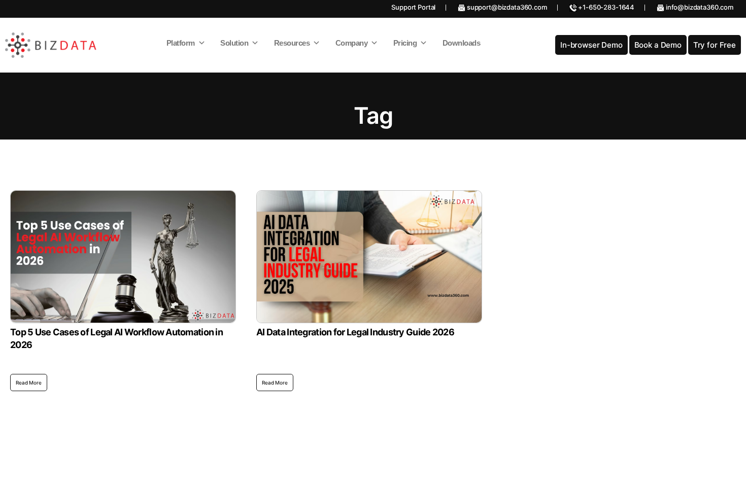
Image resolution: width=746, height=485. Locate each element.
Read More (29, 382)
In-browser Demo (591, 45)
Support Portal (413, 7)
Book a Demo (658, 45)
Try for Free (714, 45)
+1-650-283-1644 (606, 7)
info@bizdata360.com (698, 7)
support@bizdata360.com (506, 7)
